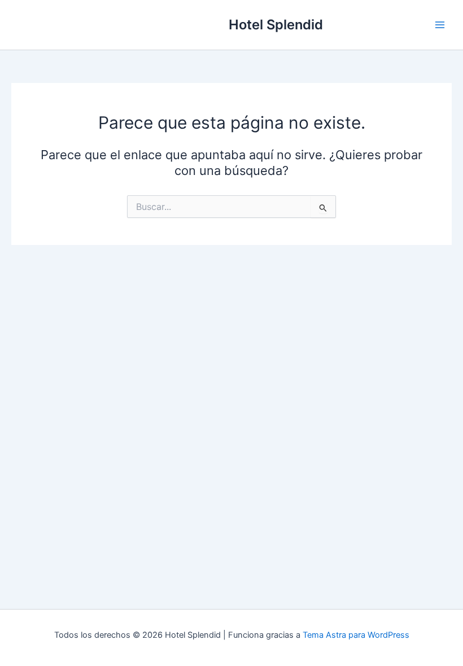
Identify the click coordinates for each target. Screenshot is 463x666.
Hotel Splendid (276, 24)
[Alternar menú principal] (440, 25)
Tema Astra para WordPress (356, 635)
